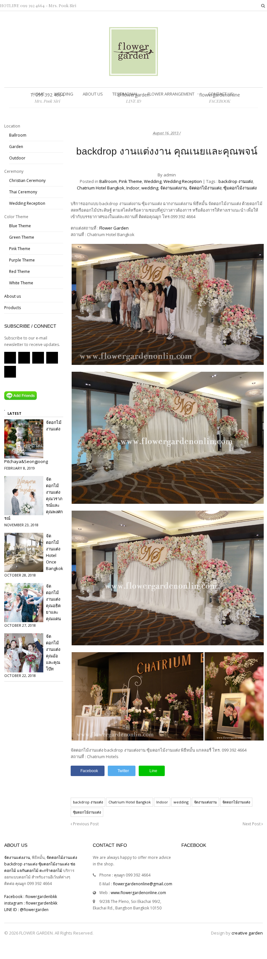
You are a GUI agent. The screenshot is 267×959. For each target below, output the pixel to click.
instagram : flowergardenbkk (30, 903)
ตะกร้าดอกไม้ (51, 870)
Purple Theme (22, 260)
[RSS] (10, 358)
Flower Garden (114, 228)
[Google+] (52, 358)
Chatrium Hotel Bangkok (100, 188)
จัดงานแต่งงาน (173, 188)
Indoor (132, 188)
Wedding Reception (182, 181)
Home (39, 94)
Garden (16, 146)
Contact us (220, 94)
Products (12, 307)
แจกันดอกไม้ (28, 870)
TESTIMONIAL (125, 94)
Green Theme (21, 237)
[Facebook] (38, 358)
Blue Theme (20, 226)
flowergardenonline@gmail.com (142, 884)
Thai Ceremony (23, 192)
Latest (14, 413)
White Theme (21, 283)
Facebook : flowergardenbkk (30, 896)
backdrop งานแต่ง (235, 181)
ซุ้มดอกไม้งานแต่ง (240, 188)
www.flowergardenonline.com (138, 892)
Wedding (63, 94)
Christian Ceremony (27, 180)
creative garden (247, 933)
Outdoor (17, 158)
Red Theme (19, 271)
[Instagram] (10, 372)
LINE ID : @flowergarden (26, 909)
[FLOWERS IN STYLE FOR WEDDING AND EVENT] (133, 73)
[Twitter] (24, 358)
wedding (149, 188)
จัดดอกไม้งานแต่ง (205, 188)
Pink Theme (130, 181)
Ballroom (108, 181)
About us (93, 94)
